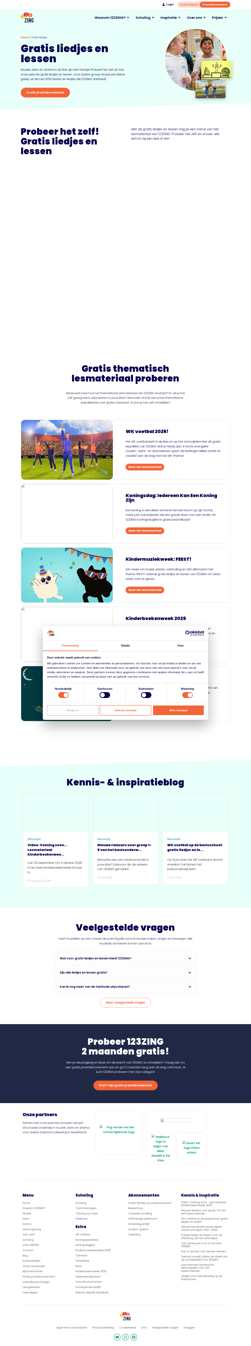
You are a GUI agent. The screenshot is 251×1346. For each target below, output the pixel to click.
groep (95, 74)
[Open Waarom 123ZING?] (128, 17)
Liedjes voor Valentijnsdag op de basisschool (201, 1277)
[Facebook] (133, 1337)
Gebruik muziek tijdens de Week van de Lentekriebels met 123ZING (204, 1258)
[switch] (105, 695)
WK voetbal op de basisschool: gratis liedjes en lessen (204, 1220)
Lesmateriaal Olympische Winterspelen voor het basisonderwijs (197, 1268)
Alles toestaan (178, 710)
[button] (125, 958)
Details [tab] (125, 645)
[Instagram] (125, 1337)
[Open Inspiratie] (179, 17)
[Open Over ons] (204, 17)
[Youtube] (117, 1337)
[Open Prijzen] (225, 17)
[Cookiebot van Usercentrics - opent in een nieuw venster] (188, 633)
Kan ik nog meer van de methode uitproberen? (95, 987)
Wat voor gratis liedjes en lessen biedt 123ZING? (95, 958)
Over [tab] (181, 645)
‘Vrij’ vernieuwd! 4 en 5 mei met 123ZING (201, 1244)
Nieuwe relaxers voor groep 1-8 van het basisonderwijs (203, 1212)
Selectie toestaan (126, 710)
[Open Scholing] (153, 17)
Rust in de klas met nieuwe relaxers (203, 1251)
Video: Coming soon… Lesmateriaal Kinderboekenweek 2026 (203, 1203)
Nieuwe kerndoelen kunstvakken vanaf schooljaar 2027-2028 (201, 1228)
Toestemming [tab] (70, 645)
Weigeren (73, 710)
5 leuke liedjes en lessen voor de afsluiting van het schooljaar (201, 1236)
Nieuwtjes (34, 839)
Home (24, 37)
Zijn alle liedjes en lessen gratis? (83, 972)
